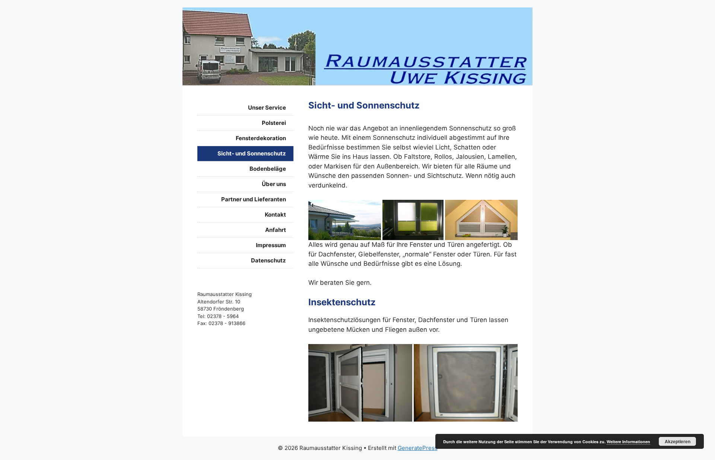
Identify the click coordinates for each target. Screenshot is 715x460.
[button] (344, 220)
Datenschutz (268, 260)
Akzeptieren (677, 441)
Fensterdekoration (261, 138)
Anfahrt (275, 229)
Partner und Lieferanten (253, 199)
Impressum (271, 245)
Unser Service (267, 107)
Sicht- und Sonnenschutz (251, 153)
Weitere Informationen (628, 441)
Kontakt (275, 214)
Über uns (274, 184)
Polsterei (274, 122)
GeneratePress (418, 447)
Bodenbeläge (268, 168)
